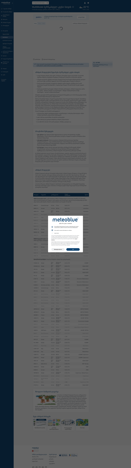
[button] (65, 233)
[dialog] (65, 234)
